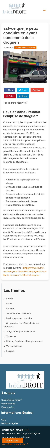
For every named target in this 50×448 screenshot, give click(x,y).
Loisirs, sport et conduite (25, 48)
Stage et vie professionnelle (20, 331)
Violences (11, 336)
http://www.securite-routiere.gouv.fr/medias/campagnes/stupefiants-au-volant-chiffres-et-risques (24, 271)
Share (10, 90)
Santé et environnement (18, 313)
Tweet (24, 90)
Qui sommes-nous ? (11, 400)
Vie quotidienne (14, 346)
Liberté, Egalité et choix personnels (24, 341)
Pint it (11, 96)
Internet (10, 308)
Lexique (10, 351)
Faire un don (7, 407)
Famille (9, 298)
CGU (3, 419)
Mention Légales (9, 423)
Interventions (8, 403)
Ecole (9, 303)
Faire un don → (12, 440)
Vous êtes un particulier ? (15, 444)
